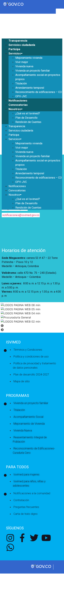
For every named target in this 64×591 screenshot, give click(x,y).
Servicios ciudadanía (22, 45)
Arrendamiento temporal (29, 87)
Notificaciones (18, 100)
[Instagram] (10, 537)
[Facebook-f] (22, 537)
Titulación (21, 83)
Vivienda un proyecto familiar (32, 70)
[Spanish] (6, 20)
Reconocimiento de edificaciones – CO (38, 92)
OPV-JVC (21, 96)
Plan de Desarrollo (26, 117)
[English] (3, 20)
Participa (14, 49)
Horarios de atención (23, 250)
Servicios (15, 53)
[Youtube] (46, 537)
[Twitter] (34, 537)
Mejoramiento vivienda (28, 57)
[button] (32, 326)
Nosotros (15, 109)
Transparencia (18, 40)
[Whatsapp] (10, 547)
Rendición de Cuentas (28, 122)
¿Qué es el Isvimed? (27, 113)
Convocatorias (18, 104)
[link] (41, 568)
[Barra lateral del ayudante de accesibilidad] (60, 13)
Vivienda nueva (24, 66)
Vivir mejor (21, 62)
